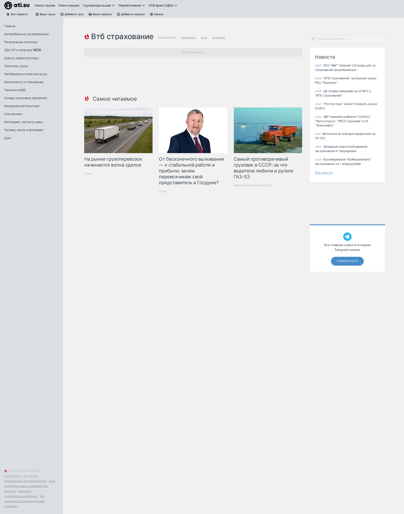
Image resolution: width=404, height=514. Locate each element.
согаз (204, 37)
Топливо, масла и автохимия (23, 130)
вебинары (24, 491)
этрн (52, 480)
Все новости (323, 172)
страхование (188, 37)
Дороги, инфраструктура (21, 58)
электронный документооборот (25, 480)
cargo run (10, 491)
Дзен (7, 138)
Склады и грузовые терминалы (25, 98)
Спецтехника (13, 114)
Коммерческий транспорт (21, 106)
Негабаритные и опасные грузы (25, 74)
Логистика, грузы (16, 66)
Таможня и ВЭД (15, 90)
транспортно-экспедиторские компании (24, 503)
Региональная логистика (20, 42)
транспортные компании (20, 496)
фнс (42, 496)
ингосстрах (218, 37)
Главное (9, 26)
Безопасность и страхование (23, 82)
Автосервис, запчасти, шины (23, 122)
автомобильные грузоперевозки (26, 486)
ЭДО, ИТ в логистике (18, 50)
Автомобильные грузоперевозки (26, 34)
